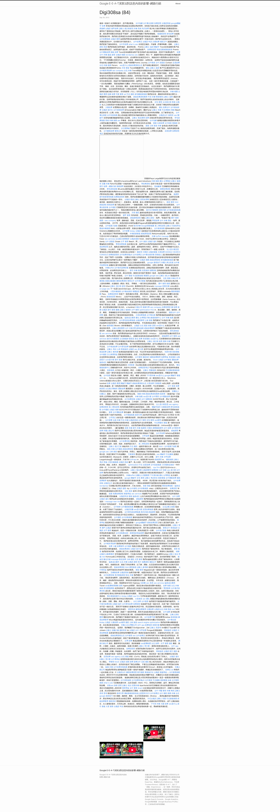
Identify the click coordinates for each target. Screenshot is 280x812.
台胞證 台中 (140, 399)
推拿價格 (175, 352)
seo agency (173, 404)
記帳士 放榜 (168, 97)
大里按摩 (161, 252)
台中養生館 (151, 315)
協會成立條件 (114, 562)
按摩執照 (148, 625)
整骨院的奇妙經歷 (137, 533)
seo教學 (158, 420)
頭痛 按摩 (111, 94)
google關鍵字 (141, 522)
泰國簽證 (135, 291)
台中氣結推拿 (126, 291)
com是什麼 (109, 360)
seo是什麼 (147, 396)
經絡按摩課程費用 (140, 97)
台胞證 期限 (144, 260)
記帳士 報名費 (136, 470)
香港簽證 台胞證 (127, 349)
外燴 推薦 (155, 181)
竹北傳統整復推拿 (173, 370)
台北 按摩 (137, 601)
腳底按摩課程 (121, 281)
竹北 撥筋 (130, 94)
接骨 (113, 55)
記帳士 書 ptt (164, 275)
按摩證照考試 (143, 367)
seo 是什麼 (138, 349)
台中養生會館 (148, 23)
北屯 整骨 (158, 102)
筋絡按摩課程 (119, 567)
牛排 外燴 (151, 97)
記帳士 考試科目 (151, 478)
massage (165, 236)
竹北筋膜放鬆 (138, 275)
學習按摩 (155, 220)
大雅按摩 (108, 107)
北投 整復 (167, 278)
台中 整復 (128, 275)
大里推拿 (130, 365)
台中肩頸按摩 (118, 110)
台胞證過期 (134, 239)
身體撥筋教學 (157, 428)
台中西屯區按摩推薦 (127, 320)
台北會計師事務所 (123, 239)
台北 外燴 (128, 70)
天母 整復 (125, 68)
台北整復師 (124, 339)
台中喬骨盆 (115, 659)
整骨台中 (118, 131)
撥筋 (178, 478)
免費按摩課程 (118, 494)
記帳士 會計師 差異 (154, 341)
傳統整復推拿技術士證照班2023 (137, 693)
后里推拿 (145, 270)
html (176, 202)
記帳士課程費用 (118, 328)
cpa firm (156, 467)
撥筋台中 (163, 41)
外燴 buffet (156, 236)
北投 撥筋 (145, 662)
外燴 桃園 (174, 91)
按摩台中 (166, 107)
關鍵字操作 (156, 407)
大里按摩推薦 (141, 315)
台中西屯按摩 (123, 346)
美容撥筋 (146, 339)
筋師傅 (162, 394)
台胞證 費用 (115, 39)
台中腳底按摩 (109, 131)
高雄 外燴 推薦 (111, 120)
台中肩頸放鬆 (126, 680)
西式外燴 (144, 512)
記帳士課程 (149, 218)
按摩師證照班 (119, 197)
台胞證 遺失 (152, 241)
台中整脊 (117, 507)
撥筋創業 (169, 459)
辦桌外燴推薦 (105, 228)
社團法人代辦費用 (142, 475)
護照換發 (132, 567)
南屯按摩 (170, 34)
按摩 (103, 26)
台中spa (133, 459)
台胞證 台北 (139, 325)
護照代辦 (162, 210)
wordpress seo (132, 55)
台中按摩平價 (149, 617)
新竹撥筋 (140, 672)
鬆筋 (146, 325)
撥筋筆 (139, 252)
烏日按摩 (145, 28)
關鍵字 (156, 47)
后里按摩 (168, 131)
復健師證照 (161, 34)
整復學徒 (127, 494)
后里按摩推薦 (148, 509)
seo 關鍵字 (161, 454)
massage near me (112, 501)
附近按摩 (122, 559)
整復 (130, 496)
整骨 (110, 412)
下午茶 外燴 (155, 704)
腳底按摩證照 (131, 672)
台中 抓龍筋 (160, 63)
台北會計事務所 (111, 388)
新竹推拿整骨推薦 (107, 197)
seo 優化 (146, 599)
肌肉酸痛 (157, 186)
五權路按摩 (165, 407)
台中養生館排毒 (148, 254)
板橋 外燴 (109, 667)
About (177, 3)
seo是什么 (124, 65)
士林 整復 (148, 320)
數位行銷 (107, 559)
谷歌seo (110, 685)
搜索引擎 (146, 307)
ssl (125, 94)
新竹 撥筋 (173, 651)
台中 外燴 (129, 328)
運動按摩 (175, 360)
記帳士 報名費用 (138, 118)
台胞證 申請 (147, 41)
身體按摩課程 (165, 189)
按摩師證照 (151, 49)
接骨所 (170, 115)
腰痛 (117, 310)
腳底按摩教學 (155, 357)
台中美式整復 (140, 281)
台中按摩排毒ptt (126, 254)
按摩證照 (157, 23)
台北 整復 (125, 656)
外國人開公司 (109, 430)
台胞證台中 (163, 115)
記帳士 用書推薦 (149, 370)
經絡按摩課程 (155, 260)
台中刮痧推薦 (112, 115)
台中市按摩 (123, 44)
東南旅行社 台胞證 (152, 672)
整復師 (175, 123)
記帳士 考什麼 (144, 646)
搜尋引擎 (138, 415)
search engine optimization (149, 622)
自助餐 (143, 583)
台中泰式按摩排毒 (121, 268)
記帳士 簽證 (149, 47)
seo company (117, 70)
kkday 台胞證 (135, 231)
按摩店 (168, 670)
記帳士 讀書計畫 (112, 630)
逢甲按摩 (114, 28)
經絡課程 (103, 205)
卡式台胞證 (151, 698)
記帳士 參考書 (142, 567)
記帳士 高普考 (155, 627)
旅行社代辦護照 (152, 210)
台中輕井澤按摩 (106, 70)
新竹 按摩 (103, 186)
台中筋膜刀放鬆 (111, 226)
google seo (154, 275)
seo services (110, 239)
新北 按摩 (138, 339)
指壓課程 (153, 270)
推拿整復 (161, 478)
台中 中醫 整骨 (160, 691)
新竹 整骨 (111, 310)
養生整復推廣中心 (154, 318)
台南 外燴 (116, 420)
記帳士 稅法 (126, 685)
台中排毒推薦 (142, 488)
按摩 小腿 (112, 546)
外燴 (159, 126)
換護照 (176, 194)
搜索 (155, 123)
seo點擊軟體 (146, 643)
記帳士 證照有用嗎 (141, 199)
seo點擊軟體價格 (112, 585)
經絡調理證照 (135, 218)
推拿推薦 (110, 370)
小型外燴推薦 (115, 291)
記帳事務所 (109, 554)
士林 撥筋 (130, 559)
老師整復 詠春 (165, 680)
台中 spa (140, 625)
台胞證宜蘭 (129, 509)
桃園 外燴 (141, 394)
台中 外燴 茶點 (165, 220)
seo (118, 120)
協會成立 (103, 362)
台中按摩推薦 (105, 39)
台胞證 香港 (129, 199)
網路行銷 (112, 186)
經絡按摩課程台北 (135, 65)
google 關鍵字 (170, 375)
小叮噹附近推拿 (168, 465)
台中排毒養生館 (122, 533)
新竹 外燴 (136, 428)
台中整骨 (138, 357)
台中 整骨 (173, 336)
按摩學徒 (164, 357)
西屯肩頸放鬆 (112, 189)
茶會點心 (158, 254)
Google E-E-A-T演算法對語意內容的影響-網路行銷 (130, 3)
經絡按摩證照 (152, 522)
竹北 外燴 (125, 420)
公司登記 (112, 417)
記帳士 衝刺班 (125, 310)
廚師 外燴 (167, 341)
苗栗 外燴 (128, 428)
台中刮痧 (107, 375)
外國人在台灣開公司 (129, 625)
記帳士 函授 (154, 68)
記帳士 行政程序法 (173, 226)
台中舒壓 (125, 231)
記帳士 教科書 (112, 352)
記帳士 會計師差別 (126, 28)
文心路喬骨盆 (112, 354)
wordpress (104, 486)
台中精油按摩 (112, 346)
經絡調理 (165, 336)
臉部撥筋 (110, 325)
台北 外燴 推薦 (105, 65)
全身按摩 (160, 123)
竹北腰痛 (169, 454)
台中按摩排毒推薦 (120, 667)
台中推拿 (151, 63)
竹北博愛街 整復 (168, 110)
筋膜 (110, 494)
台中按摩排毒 (130, 399)
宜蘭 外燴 (105, 184)
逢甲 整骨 (126, 215)
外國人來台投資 (167, 262)
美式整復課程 (120, 575)
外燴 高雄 (137, 28)
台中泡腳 (139, 23)
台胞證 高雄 (123, 462)
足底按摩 (176, 63)
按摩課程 (154, 470)
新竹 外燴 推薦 (135, 270)
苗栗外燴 (165, 286)
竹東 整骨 (119, 94)
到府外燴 (168, 352)
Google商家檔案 (147, 226)
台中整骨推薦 (174, 672)
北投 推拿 (128, 491)
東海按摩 (110, 205)
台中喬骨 (155, 396)
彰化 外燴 (129, 575)
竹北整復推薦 (171, 698)
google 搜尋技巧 (154, 262)
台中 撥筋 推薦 (165, 693)
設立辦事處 (125, 128)
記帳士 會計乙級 (115, 446)
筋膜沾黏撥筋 (110, 281)
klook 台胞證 (158, 360)
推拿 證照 (152, 325)
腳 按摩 (174, 307)
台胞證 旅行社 (107, 110)
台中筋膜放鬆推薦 (173, 210)
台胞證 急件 (117, 604)
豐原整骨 (159, 97)
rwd (103, 557)
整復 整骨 (139, 570)
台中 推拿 (143, 241)
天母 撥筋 (135, 212)
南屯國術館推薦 (141, 94)
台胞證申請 (123, 496)
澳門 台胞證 (106, 528)
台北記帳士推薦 (169, 507)
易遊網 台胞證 (105, 28)
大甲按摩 (145, 436)
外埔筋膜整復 (135, 233)
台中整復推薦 (129, 415)
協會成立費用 (130, 318)
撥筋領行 (146, 357)
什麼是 (145, 252)
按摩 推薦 (167, 585)
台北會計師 (167, 102)
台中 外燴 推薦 (167, 318)
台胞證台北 (158, 609)
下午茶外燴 (150, 375)
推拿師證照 (111, 297)
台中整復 (167, 360)
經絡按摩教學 (149, 328)
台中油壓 (166, 612)
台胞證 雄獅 (114, 409)
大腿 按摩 (164, 704)
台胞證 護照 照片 (134, 562)
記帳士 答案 (156, 110)
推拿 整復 (147, 486)
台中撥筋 (112, 207)
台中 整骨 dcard (136, 688)
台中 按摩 (167, 428)
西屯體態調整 (109, 588)
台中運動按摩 (105, 52)
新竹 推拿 (118, 360)
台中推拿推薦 (159, 228)
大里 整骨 (138, 559)
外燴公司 (174, 278)
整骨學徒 (125, 688)
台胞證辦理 (140, 320)
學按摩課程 (145, 184)
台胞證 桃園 (120, 55)
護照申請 (131, 609)
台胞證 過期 (121, 488)
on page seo (105, 289)
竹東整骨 (157, 383)
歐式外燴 (137, 226)
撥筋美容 (122, 630)
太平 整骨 (124, 241)
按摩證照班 (166, 307)
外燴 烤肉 (170, 691)
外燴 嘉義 (107, 55)
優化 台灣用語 (165, 181)
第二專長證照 (160, 226)
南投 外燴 (111, 449)
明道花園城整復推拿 (164, 49)
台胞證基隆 (152, 252)
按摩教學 (103, 480)
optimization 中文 (146, 310)
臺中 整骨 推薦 (164, 283)
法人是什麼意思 (173, 249)
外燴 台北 (175, 693)
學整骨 (111, 662)
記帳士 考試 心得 (113, 349)
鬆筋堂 (131, 339)
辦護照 (146, 275)
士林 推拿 (153, 126)
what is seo (133, 44)
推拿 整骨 (170, 202)
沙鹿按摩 (155, 41)
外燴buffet (109, 268)
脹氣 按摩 (114, 52)
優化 (147, 68)
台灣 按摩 (128, 641)
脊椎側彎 (119, 186)
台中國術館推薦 (127, 507)
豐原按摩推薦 (121, 244)
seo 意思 (149, 583)
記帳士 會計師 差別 (117, 286)
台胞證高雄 (166, 23)
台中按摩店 (137, 41)
